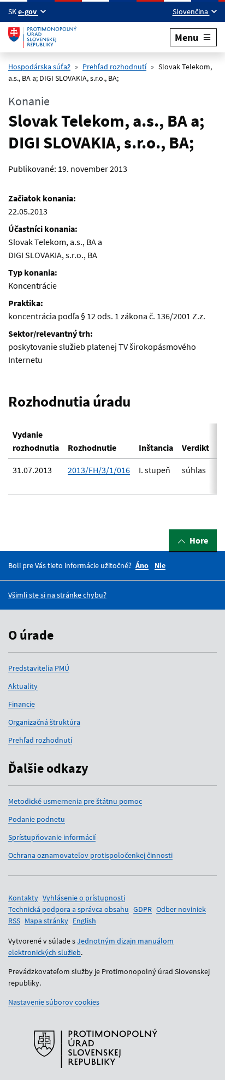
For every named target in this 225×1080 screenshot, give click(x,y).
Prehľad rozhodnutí (114, 66)
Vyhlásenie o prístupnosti (84, 898)
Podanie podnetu (36, 819)
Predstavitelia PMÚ (38, 668)
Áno (142, 565)
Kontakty (23, 898)
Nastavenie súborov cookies (53, 1002)
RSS (14, 921)
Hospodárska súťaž (39, 66)
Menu (186, 37)
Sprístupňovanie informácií (52, 837)
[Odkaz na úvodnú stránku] (42, 37)
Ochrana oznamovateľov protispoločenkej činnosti (90, 855)
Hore (199, 540)
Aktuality (23, 686)
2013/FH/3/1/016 (99, 469)
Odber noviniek (181, 909)
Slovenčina (191, 11)
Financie (21, 704)
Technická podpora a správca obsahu (68, 909)
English (84, 921)
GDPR (142, 909)
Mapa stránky (46, 921)
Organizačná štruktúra (44, 722)
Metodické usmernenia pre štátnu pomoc (75, 801)
